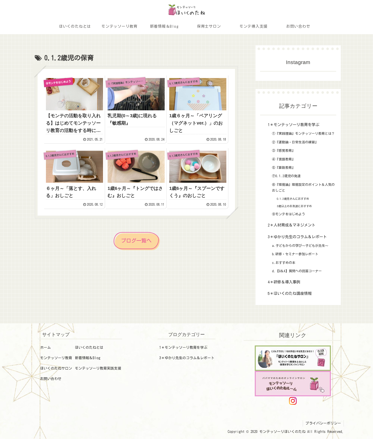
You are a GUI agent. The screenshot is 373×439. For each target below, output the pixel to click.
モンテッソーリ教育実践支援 (98, 368)
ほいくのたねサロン (56, 368)
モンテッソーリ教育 (56, 358)
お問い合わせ (50, 379)
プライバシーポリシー (323, 423)
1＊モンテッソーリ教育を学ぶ (183, 347)
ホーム (45, 347)
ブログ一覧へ (136, 240)
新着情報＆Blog (87, 358)
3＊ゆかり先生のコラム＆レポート (186, 358)
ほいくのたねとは (89, 347)
